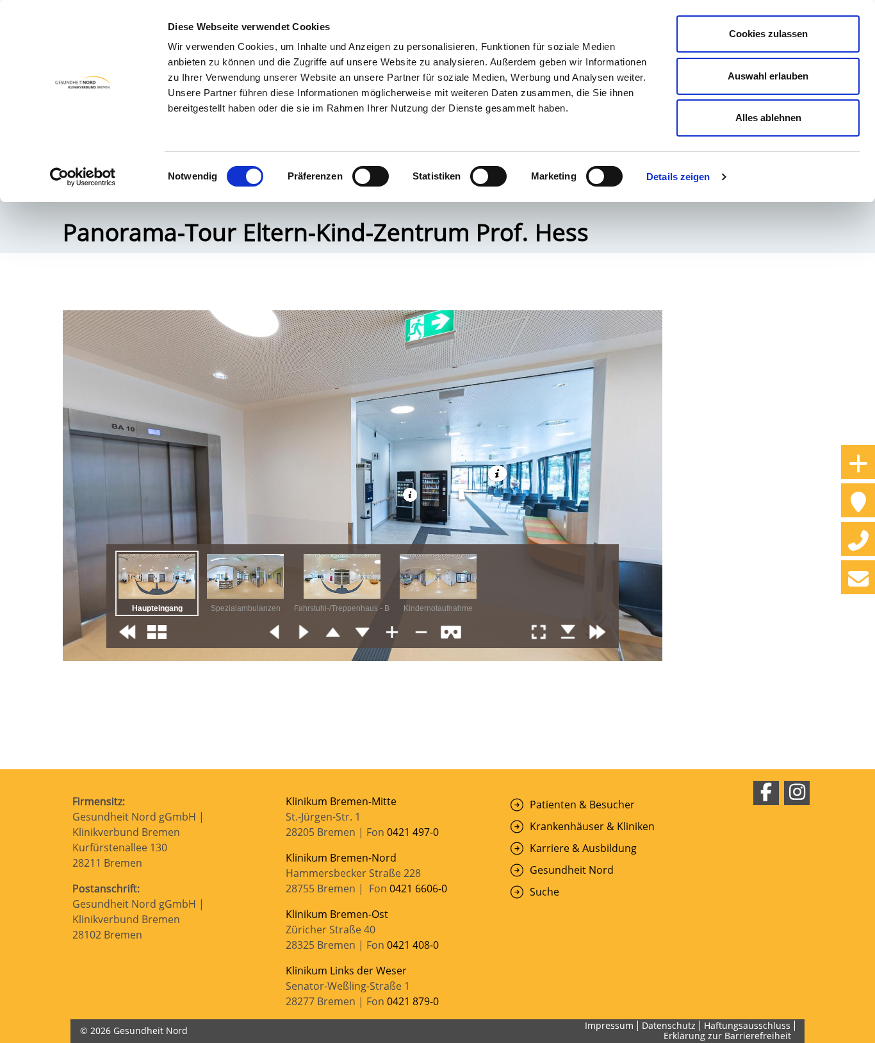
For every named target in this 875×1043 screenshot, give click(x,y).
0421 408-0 (413, 945)
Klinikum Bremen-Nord (341, 858)
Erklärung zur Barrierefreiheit (727, 1036)
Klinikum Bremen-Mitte (341, 801)
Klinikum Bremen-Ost (337, 914)
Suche (544, 892)
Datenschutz (669, 1025)
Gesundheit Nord (572, 870)
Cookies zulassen (768, 33)
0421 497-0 (414, 832)
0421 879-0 (413, 1001)
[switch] (370, 176)
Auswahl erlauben (768, 76)
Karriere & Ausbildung (583, 848)
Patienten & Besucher (582, 804)
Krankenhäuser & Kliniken (592, 826)
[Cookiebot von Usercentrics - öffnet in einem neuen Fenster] (83, 177)
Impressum (609, 1025)
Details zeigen (678, 176)
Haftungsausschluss (747, 1025)
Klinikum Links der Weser (346, 971)
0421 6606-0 (418, 888)
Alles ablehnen (768, 117)
